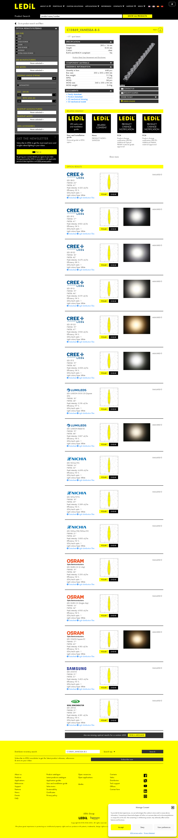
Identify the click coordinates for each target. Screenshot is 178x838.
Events (17, 795)
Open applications (85, 777)
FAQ (16, 798)
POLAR (104, 194)
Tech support (115, 783)
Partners (18, 789)
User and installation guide (57, 783)
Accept (121, 827)
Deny (142, 827)
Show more (114, 156)
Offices (112, 786)
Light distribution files (86, 197)
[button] (172, 807)
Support (130, 6)
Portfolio (58, 6)
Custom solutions (75, 6)
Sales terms (51, 786)
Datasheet (72, 197)
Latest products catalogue (56, 777)
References (106, 6)
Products (18, 777)
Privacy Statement (149, 833)
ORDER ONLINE (129, 101)
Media (80, 784)
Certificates (51, 792)
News (140, 6)
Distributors (114, 780)
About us (44, 6)
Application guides (54, 780)
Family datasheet (74, 94)
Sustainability (52, 789)
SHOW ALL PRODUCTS (137, 16)
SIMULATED (156, 175)
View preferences (164, 827)
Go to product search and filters (30, 23)
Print (155, 30)
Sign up (38, 152)
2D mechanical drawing (77, 99)
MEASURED (156, 209)
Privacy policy (52, 795)
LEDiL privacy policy (136, 833)
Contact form (115, 789)
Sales (112, 777)
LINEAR (113, 194)
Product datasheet (75, 96)
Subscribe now (127, 759)
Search (152, 751)
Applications (91, 6)
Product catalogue (53, 774)
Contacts (117, 6)
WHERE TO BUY (127, 97)
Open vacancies (84, 774)
